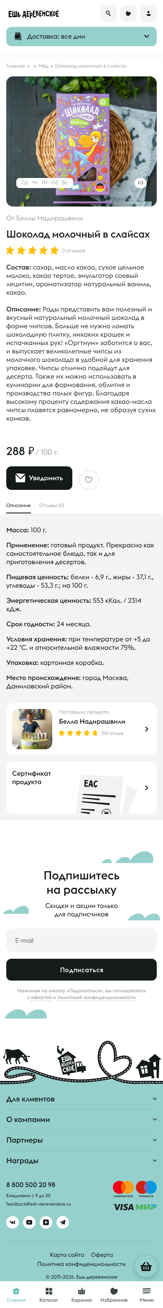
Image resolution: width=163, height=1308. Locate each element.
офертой (41, 997)
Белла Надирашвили (92, 721)
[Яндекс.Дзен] (46, 1222)
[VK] (12, 1222)
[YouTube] (29, 1222)
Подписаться (81, 969)
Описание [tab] (18, 505)
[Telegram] (62, 1222)
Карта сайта (67, 1254)
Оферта (102, 1254)
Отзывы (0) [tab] (51, 505)
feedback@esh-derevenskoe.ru (38, 1204)
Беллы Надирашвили (49, 218)
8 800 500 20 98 (30, 1185)
